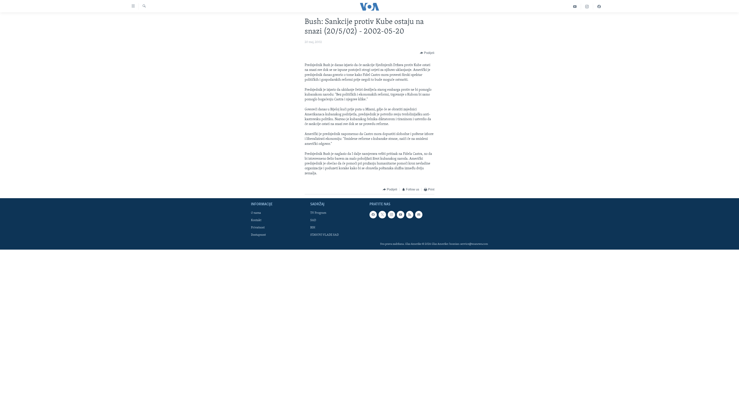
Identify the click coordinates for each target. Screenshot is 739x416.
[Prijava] (418, 214)
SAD (313, 220)
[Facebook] (599, 7)
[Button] (427, 52)
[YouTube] (575, 7)
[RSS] (409, 214)
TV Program (318, 213)
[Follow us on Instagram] (391, 214)
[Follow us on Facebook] (373, 214)
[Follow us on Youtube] (400, 214)
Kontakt (256, 220)
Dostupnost (258, 235)
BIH (312, 227)
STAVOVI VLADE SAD (324, 235)
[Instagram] (587, 7)
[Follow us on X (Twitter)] (382, 214)
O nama (256, 213)
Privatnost (258, 227)
